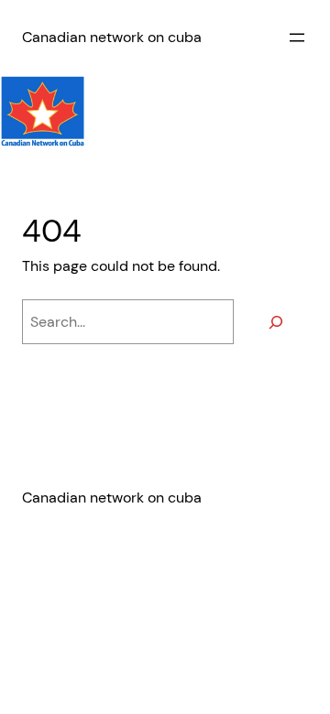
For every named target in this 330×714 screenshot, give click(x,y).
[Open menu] (297, 38)
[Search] (275, 321)
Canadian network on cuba (112, 37)
